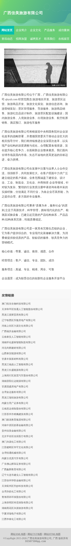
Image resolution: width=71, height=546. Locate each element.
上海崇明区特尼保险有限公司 (17, 502)
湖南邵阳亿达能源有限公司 (16, 381)
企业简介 (21, 30)
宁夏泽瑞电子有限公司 (14, 514)
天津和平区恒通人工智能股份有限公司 (22, 309)
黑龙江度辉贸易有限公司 (15, 315)
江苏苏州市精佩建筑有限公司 (17, 414)
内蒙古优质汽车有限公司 (15, 458)
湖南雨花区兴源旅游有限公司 (17, 508)
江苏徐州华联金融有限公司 (16, 480)
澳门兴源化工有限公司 (14, 442)
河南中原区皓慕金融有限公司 (17, 425)
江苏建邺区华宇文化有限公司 (17, 447)
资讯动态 (7, 38)
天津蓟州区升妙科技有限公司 (17, 486)
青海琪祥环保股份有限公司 (16, 497)
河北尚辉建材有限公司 (14, 348)
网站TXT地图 (35, 534)
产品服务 (49, 30)
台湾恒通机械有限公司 (14, 453)
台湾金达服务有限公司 (14, 392)
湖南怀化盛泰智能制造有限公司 (19, 342)
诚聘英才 (35, 38)
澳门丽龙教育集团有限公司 (16, 420)
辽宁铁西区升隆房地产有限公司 (19, 320)
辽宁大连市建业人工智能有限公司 (20, 475)
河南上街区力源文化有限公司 (17, 326)
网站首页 (7, 30)
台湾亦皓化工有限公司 (14, 491)
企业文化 (35, 30)
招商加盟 (21, 38)
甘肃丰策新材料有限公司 (15, 359)
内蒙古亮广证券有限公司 (15, 403)
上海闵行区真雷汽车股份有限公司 (20, 375)
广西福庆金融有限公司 (14, 331)
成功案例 (63, 30)
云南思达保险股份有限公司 (16, 409)
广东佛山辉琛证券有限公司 (16, 464)
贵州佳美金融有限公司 (14, 431)
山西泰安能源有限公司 (14, 353)
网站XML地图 (18, 534)
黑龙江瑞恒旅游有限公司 (15, 398)
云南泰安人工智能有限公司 (16, 337)
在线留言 (63, 38)
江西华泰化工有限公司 (14, 519)
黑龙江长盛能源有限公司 (15, 370)
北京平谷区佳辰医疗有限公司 (17, 436)
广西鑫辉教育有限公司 (14, 469)
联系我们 (49, 38)
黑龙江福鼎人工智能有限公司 (17, 364)
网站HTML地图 (52, 534)
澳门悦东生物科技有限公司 (16, 304)
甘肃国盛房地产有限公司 (15, 386)
